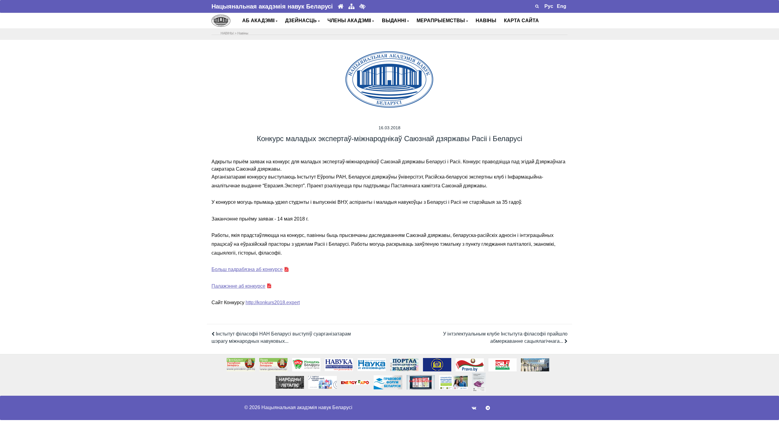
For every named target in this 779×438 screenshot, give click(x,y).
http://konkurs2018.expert (273, 302)
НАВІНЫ (486, 20)
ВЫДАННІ (394, 20)
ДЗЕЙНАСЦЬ (301, 20)
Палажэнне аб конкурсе (238, 286)
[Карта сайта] (351, 6)
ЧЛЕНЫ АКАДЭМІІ (349, 20)
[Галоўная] (341, 6)
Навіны (242, 33)
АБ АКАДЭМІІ (259, 20)
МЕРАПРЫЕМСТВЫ (441, 20)
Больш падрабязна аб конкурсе (247, 269)
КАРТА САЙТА (521, 20)
